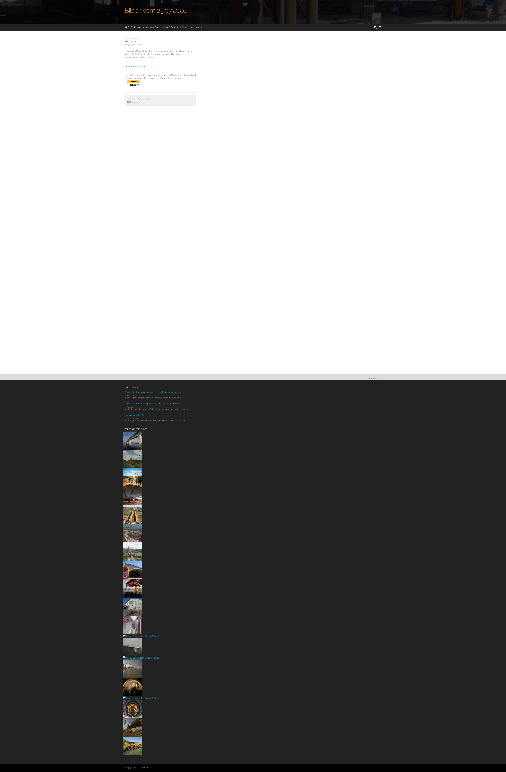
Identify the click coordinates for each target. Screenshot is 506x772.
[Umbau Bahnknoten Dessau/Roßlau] (141, 636)
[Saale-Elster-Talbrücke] (132, 440)
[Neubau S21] (132, 496)
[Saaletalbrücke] (132, 625)
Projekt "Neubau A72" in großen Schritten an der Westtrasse (153, 403)
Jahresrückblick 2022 (134, 415)
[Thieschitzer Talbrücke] (132, 477)
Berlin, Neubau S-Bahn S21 (167, 27)
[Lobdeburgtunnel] (132, 570)
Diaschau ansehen (136, 66)
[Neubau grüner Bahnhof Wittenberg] (132, 606)
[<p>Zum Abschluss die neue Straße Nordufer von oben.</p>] (203, 368)
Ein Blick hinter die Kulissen (140, 27)
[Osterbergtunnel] (132, 687)
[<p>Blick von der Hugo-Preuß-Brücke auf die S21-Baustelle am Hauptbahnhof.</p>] (203, 78)
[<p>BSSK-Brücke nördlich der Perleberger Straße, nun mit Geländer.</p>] (203, 232)
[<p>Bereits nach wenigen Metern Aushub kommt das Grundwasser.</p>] (323, 78)
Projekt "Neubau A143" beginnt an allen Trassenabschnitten (153, 392)
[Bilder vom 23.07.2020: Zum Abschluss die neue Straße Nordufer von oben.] (221, 353)
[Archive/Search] (375, 27)
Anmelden (376, 378)
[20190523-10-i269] (132, 745)
